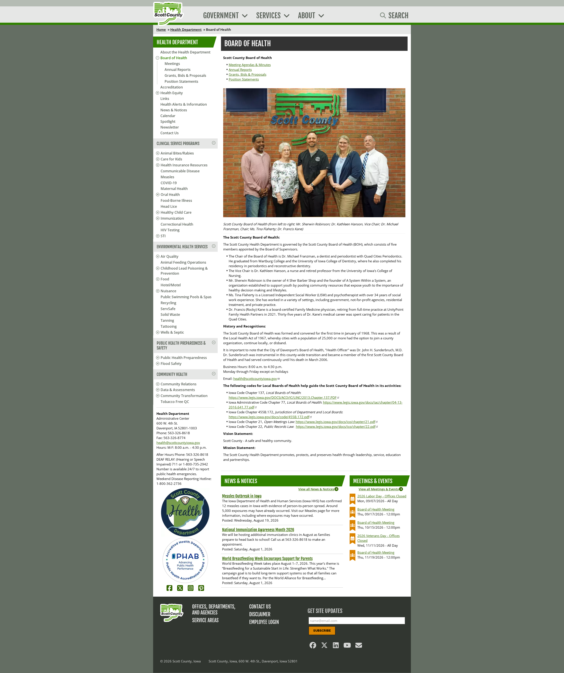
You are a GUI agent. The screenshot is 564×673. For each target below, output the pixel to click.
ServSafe (168, 308)
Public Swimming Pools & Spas (186, 296)
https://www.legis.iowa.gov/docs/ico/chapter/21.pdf (335, 421)
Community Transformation (184, 395)
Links (164, 98)
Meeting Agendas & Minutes (250, 65)
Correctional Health (177, 224)
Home (161, 29)
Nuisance (168, 291)
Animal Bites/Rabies (177, 153)
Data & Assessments (178, 389)
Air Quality (169, 256)
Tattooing (169, 326)
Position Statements (181, 81)
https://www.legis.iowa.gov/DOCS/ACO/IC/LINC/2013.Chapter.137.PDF (283, 397)
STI (163, 236)
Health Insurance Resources (184, 165)
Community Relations (179, 384)
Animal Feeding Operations (183, 262)
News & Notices (173, 110)
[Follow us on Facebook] (313, 646)
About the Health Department (185, 52)
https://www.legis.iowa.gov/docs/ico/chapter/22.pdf (335, 426)
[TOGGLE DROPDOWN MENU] (157, 153)
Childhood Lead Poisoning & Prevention (184, 271)
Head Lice (169, 206)
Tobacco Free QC (175, 401)
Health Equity (171, 92)
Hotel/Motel (171, 285)
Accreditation (171, 87)
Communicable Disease (180, 171)
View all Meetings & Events (379, 489)
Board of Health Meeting (375, 509)
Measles (167, 177)
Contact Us (169, 133)
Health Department (186, 29)
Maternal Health (174, 188)
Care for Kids (171, 159)
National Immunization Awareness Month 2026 (258, 529)
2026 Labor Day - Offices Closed (381, 496)
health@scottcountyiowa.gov (178, 442)
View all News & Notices (316, 489)
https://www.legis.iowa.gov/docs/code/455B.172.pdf (269, 417)
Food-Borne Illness (176, 200)
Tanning (167, 320)
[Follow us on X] (324, 646)
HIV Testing (170, 230)
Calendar (167, 115)
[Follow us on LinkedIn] (336, 646)
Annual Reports (178, 69)
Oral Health (170, 194)
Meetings (172, 63)
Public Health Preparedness (184, 357)
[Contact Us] (359, 646)
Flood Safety (171, 363)
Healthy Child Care (176, 212)
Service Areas (205, 620)
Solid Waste (170, 314)
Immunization (172, 218)
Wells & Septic (172, 332)
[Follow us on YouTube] (347, 646)
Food (165, 279)
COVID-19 (169, 182)
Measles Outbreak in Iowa (242, 496)
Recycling (168, 302)
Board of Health (173, 57)
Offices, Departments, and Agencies (214, 610)
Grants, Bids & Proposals (185, 75)
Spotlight (167, 121)
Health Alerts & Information (183, 104)
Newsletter (169, 127)
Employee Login (264, 622)
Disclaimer (259, 614)
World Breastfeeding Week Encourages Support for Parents (267, 558)
